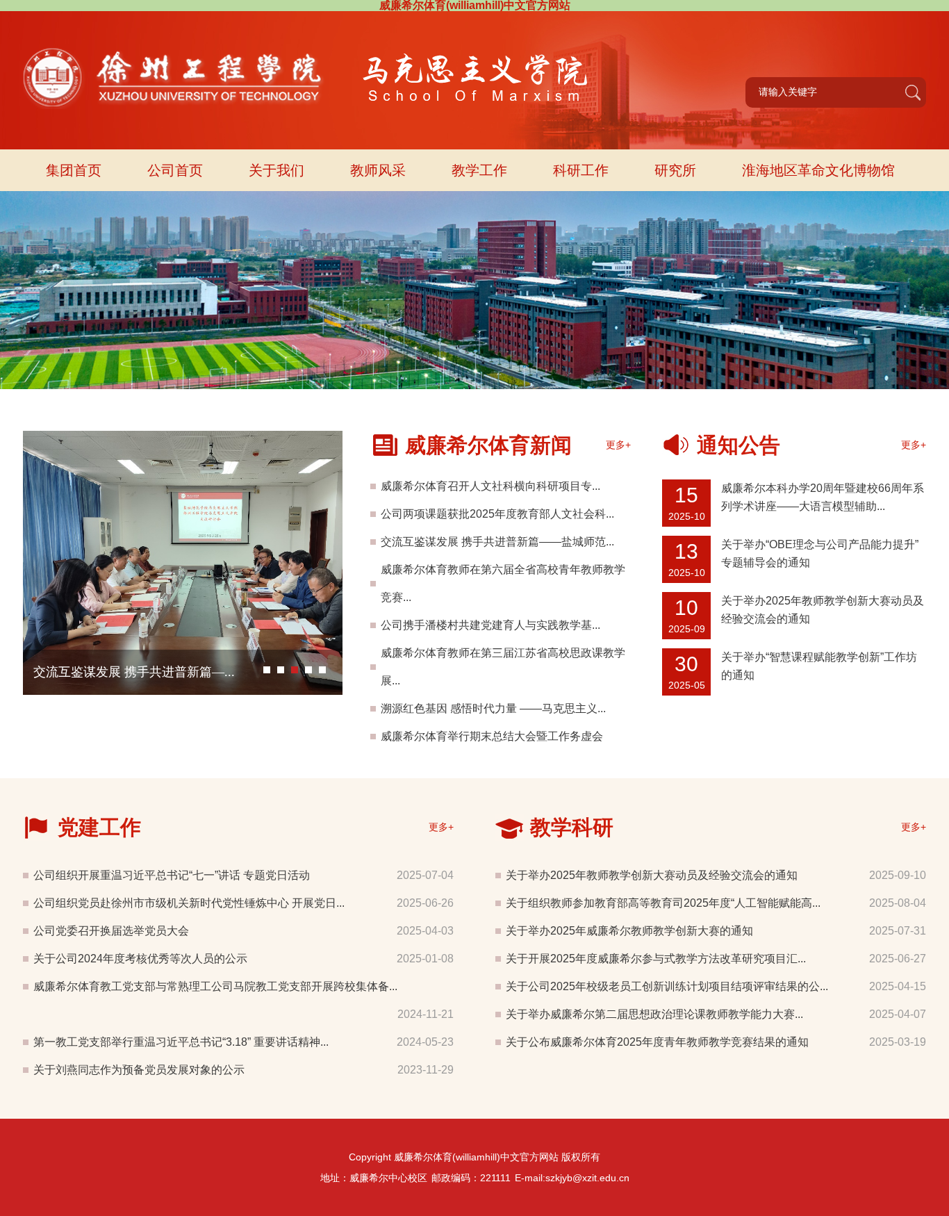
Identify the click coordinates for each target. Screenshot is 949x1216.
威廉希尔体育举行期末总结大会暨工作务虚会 (492, 736)
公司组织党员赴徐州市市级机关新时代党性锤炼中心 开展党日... (189, 903)
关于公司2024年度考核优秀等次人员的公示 (140, 958)
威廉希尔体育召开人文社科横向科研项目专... (490, 486)
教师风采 (378, 170)
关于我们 (276, 170)
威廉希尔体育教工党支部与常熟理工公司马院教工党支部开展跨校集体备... (215, 986)
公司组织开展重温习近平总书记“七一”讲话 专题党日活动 (171, 875)
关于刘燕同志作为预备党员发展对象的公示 (139, 1070)
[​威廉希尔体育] (307, 48)
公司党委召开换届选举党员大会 (111, 931)
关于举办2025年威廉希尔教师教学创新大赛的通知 (629, 931)
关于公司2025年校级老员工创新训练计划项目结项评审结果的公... (667, 986)
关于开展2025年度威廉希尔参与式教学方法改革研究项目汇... (656, 958)
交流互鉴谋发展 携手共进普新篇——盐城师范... (497, 542)
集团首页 (73, 170)
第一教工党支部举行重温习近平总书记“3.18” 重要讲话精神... (181, 1042)
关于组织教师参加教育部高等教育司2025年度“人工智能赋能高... (663, 903)
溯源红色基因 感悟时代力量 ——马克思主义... (493, 708)
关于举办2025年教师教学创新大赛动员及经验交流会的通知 (652, 875)
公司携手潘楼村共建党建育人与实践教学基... (490, 625)
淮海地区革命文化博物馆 (818, 170)
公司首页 (175, 170)
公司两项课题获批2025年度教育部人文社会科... (497, 514)
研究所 (675, 170)
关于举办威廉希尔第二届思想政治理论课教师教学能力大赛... (654, 1014)
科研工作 (581, 170)
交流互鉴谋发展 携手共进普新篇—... (134, 672)
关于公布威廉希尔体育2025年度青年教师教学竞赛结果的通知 (657, 1042)
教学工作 (479, 170)
